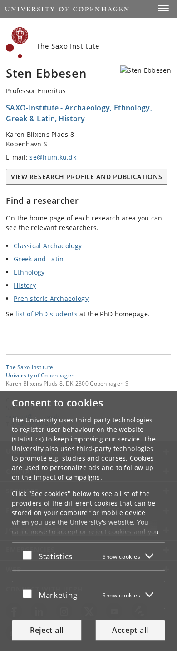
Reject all (47, 630)
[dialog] (88, 521)
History (25, 285)
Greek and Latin (39, 259)
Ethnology (29, 272)
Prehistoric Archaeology (51, 298)
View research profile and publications (86, 176)
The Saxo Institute (29, 367)
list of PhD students (46, 314)
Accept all (130, 630)
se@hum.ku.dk (53, 157)
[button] (163, 8)
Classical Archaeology (48, 245)
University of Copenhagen (40, 375)
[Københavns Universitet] (17, 42)
